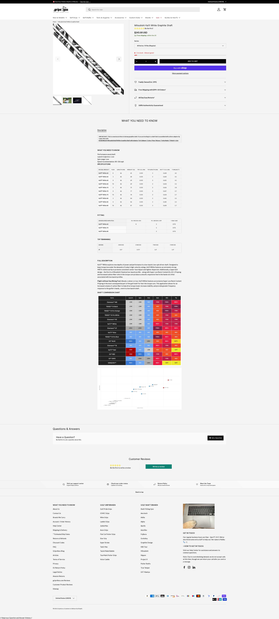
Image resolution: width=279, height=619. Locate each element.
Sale (157, 18)
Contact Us (57, 513)
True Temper (145, 568)
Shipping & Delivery (60, 530)
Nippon (143, 555)
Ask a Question (216, 438)
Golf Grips (73, 18)
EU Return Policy (59, 568)
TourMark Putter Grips (108, 555)
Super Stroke (104, 543)
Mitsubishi (144, 551)
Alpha (143, 522)
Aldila (143, 517)
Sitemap (56, 589)
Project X (144, 559)
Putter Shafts (146, 564)
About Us (56, 509)
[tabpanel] (139, 274)
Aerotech (144, 513)
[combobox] (143, 9)
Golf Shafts (87, 18)
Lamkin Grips (104, 522)
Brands (148, 18)
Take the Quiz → (85, 2)
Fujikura (144, 534)
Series (136, 41)
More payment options (180, 73)
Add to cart (193, 61)
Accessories (119, 18)
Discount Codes (58, 543)
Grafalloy (144, 538)
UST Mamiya (145, 572)
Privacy (55, 564)
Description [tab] (101, 130)
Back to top (139, 492)
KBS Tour (144, 547)
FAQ (54, 547)
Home (54, 21)
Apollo (143, 526)
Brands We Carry (59, 517)
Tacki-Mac (104, 547)
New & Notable (59, 18)
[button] (139, 28)
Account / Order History (61, 522)
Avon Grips (104, 530)
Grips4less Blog (58, 551)
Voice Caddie (105, 559)
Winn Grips (104, 517)
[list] (88, 59)
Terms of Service (59, 559)
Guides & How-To (171, 18)
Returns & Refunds (59, 538)
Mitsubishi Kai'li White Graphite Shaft (68, 21)
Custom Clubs (134, 18)
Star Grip (103, 538)
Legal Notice (57, 572)
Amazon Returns (59, 576)
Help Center (57, 526)
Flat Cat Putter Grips (107, 534)
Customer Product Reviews (63, 585)
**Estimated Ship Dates (61, 534)
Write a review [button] (159, 466)
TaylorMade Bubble (107, 551)
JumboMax (104, 526)
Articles (56, 555)
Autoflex (144, 530)
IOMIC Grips (104, 513)
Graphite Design (147, 543)
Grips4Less (60, 608)
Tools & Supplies (103, 18)
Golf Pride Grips (106, 509)
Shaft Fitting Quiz (147, 509)
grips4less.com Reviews (61, 580)
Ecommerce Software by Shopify (73, 608)
